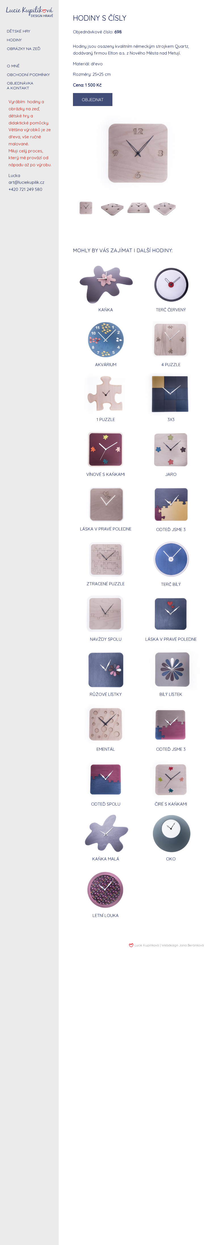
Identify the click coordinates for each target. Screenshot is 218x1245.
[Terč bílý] (170, 559)
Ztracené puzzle (106, 583)
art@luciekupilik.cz (26, 182)
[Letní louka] (105, 889)
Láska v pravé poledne (105, 529)
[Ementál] (105, 724)
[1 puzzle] (105, 394)
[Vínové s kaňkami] (105, 449)
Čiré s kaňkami (171, 804)
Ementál (106, 749)
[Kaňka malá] (105, 833)
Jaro (171, 474)
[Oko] (170, 833)
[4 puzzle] (170, 339)
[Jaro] (170, 449)
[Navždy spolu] (105, 614)
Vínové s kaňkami (105, 474)
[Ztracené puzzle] (105, 559)
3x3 (171, 419)
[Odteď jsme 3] (170, 504)
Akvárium (105, 364)
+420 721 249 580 (25, 189)
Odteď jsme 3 (171, 529)
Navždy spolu (105, 639)
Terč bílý (171, 584)
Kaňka (105, 309)
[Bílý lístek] (170, 669)
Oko (171, 859)
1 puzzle (106, 419)
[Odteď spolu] (105, 778)
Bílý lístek (171, 694)
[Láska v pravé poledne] (105, 504)
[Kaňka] (105, 284)
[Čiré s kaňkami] (170, 778)
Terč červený (171, 309)
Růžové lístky (106, 694)
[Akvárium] (105, 339)
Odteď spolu (105, 804)
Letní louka (106, 915)
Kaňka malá (105, 859)
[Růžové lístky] (105, 669)
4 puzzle (171, 364)
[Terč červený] (170, 284)
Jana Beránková (191, 945)
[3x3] (170, 394)
